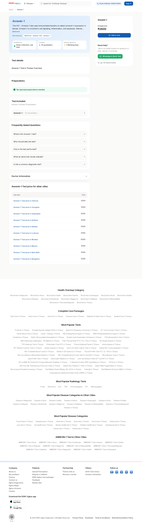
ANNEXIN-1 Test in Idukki (83, 449)
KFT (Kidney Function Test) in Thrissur (28, 348)
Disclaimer (89, 518)
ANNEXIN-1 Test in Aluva (48, 442)
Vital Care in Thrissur (18, 316)
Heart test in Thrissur (63, 421)
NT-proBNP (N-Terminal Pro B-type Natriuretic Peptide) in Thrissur (43, 362)
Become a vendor (69, 474)
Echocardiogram (76, 387)
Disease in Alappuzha (24, 400)
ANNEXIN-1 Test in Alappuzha (60, 449)
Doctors (12, 477)
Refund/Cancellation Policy (122, 518)
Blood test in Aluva (37, 295)
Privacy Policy (78, 518)
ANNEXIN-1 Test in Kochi (27, 442)
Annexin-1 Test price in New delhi (27, 252)
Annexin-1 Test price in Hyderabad (27, 214)
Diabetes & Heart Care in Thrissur (99, 316)
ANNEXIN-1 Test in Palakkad (36, 449)
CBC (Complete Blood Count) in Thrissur (39, 351)
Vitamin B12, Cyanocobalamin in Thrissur (113, 348)
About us (12, 472)
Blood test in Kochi (108, 295)
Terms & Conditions (102, 518)
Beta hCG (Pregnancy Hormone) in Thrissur (82, 330)
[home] (15, 3)
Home (11, 10)
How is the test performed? (25, 149)
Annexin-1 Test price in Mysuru (25, 246)
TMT (66, 387)
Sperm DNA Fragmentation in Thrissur (108, 366)
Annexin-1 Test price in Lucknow (26, 233)
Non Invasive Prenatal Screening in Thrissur (26, 369)
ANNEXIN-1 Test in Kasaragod (105, 449)
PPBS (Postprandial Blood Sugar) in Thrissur (109, 334)
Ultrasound (51, 387)
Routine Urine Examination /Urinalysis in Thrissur (84, 337)
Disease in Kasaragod (88, 400)
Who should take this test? (25, 141)
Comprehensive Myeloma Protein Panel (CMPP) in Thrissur (71, 373)
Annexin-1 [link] (20, 9)
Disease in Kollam (120, 400)
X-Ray (42, 387)
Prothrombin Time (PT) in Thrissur (58, 344)
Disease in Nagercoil (56, 404)
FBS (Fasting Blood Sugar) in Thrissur (76, 334)
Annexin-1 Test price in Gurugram (26, 207)
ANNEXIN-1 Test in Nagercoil (53, 446)
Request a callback (39, 474)
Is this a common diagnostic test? (27, 164)
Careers (12, 491)
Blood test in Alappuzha (19, 295)
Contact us (13, 480)
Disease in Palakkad (74, 404)
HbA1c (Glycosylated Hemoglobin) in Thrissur (47, 337)
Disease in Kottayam (20, 404)
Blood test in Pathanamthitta (110, 299)
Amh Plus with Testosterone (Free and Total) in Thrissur (40, 366)
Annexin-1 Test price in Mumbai (26, 239)
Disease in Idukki (55, 400)
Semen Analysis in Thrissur (54, 348)
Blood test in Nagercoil (69, 299)
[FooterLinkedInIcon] (126, 472)
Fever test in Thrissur (99, 421)
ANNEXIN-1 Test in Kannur (93, 442)
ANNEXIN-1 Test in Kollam (114, 442)
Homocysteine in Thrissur (111, 344)
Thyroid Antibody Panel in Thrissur (86, 344)
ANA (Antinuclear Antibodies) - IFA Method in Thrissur (40, 341)
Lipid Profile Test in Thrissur (38, 359)
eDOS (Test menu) (92, 472)
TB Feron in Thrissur (116, 362)
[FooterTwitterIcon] (131, 472)
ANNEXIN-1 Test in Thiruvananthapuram (108, 446)
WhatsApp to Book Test (112, 56)
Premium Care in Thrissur (75, 316)
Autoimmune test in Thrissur (115, 425)
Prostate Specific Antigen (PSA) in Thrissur (47, 330)
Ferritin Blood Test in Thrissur (27, 334)
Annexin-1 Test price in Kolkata (25, 227)
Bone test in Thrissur (81, 421)
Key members (14, 474)
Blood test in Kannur (70, 295)
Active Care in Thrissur (36, 316)
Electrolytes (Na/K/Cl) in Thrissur (63, 359)
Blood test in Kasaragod (89, 295)
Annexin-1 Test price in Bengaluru (27, 259)
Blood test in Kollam (124, 295)
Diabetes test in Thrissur (44, 421)
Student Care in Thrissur (123, 316)
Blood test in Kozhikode (50, 299)
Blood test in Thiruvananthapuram (62, 302)
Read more (16, 31)
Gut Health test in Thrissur (43, 425)
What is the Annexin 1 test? (25, 134)
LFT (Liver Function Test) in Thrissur (114, 330)
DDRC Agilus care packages (43, 477)
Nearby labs (37, 483)
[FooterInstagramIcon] (116, 472)
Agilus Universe (15, 488)
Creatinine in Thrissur (20, 337)
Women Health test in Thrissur (66, 425)
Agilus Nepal (14, 485)
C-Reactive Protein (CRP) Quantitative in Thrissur (88, 362)
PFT (86, 387)
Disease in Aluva (40, 400)
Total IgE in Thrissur (91, 369)
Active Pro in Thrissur (55, 316)
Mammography (96, 387)
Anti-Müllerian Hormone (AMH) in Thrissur (116, 369)
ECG (59, 387)
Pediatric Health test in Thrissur (91, 425)
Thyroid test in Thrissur (24, 421)
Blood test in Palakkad (89, 299)
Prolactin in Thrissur (22, 330)
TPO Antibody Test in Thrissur (33, 344)
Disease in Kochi (105, 400)
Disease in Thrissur (71, 408)
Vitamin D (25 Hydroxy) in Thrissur (68, 351)
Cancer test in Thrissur (61, 428)
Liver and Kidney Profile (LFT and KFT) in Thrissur (96, 359)
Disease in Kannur (70, 400)
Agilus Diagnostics (16, 483)
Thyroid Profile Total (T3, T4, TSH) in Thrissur (101, 351)
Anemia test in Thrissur (80, 428)
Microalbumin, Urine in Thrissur (113, 355)
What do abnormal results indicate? (28, 157)
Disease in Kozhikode (38, 404)
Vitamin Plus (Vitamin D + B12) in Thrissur (77, 366)
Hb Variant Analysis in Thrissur (110, 341)
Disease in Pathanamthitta (94, 404)
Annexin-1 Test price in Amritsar (26, 220)
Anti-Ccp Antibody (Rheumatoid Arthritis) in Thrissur (36, 355)
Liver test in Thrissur (24, 425)
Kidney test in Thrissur (118, 421)
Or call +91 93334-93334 (107, 63)
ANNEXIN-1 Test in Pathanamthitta (79, 446)
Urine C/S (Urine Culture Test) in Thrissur (82, 348)
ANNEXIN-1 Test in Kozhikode (70, 442)
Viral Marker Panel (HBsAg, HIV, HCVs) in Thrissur (63, 369)
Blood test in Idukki (54, 295)
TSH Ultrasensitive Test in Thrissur (116, 337)
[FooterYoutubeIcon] (112, 472)
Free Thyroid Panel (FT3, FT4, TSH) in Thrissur (79, 341)
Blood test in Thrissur (84, 302)
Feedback (36, 480)
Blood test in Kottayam (30, 299)
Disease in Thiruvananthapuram (117, 404)
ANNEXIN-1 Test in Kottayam (30, 446)
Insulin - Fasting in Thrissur (50, 334)
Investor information (93, 474)
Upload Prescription (40, 472)
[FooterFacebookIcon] (121, 472)
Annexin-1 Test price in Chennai (26, 201)
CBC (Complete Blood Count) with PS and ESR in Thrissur (79, 355)
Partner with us (69, 472)
